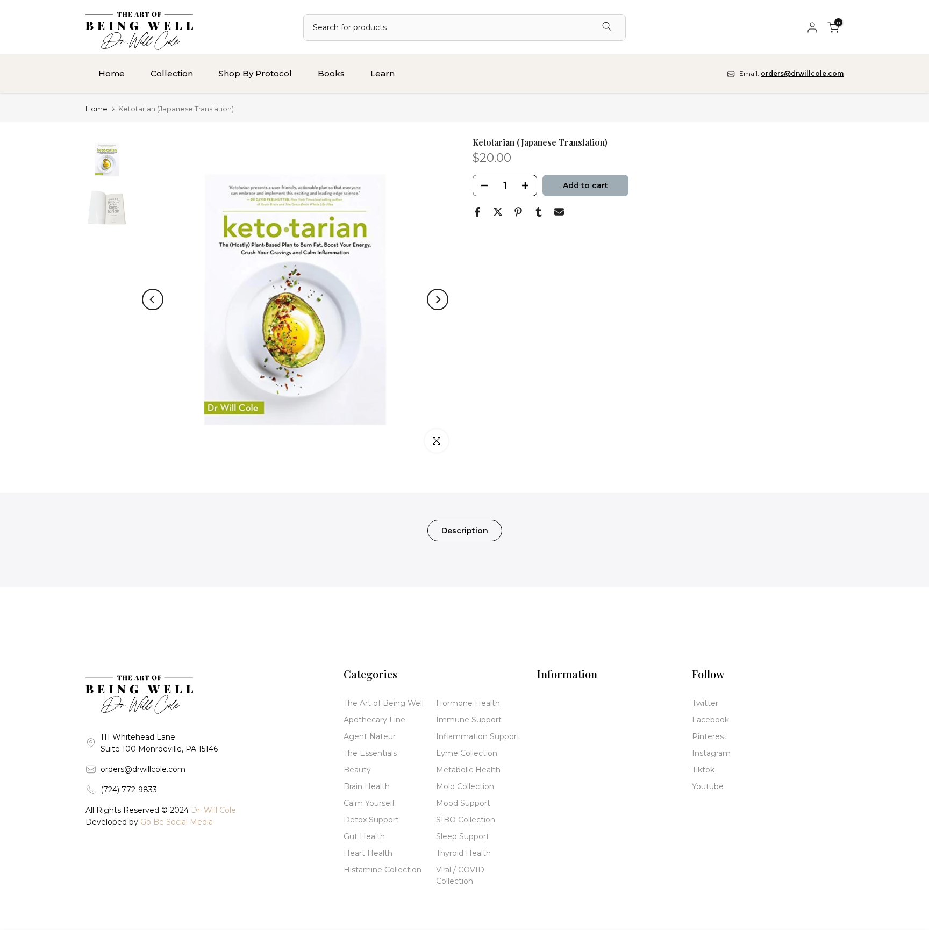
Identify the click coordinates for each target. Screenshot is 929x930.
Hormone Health (468, 703)
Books (331, 73)
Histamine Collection (382, 870)
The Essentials (370, 753)
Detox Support (371, 820)
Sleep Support (462, 836)
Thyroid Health (463, 853)
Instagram (711, 753)
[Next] (437, 299)
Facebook (710, 720)
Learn (382, 73)
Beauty (357, 770)
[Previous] (152, 299)
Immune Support (469, 720)
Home (111, 73)
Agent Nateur (370, 736)
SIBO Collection (465, 820)
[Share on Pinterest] (518, 212)
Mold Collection (465, 786)
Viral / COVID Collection (460, 875)
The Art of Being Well (384, 703)
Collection (172, 73)
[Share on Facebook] (477, 212)
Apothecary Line (374, 720)
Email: (791, 73)
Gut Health (364, 836)
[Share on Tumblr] (539, 212)
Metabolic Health (468, 770)
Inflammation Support (478, 736)
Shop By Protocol (255, 73)
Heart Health (368, 853)
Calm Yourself (369, 803)
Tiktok (703, 770)
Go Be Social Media (176, 822)
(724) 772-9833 (129, 790)
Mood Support (463, 803)
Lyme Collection (466, 753)
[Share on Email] (559, 212)
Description (464, 530)
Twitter (705, 703)
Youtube (708, 786)
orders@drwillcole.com (143, 769)
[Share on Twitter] (498, 212)
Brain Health (367, 786)
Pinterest (709, 736)
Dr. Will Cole (213, 810)
